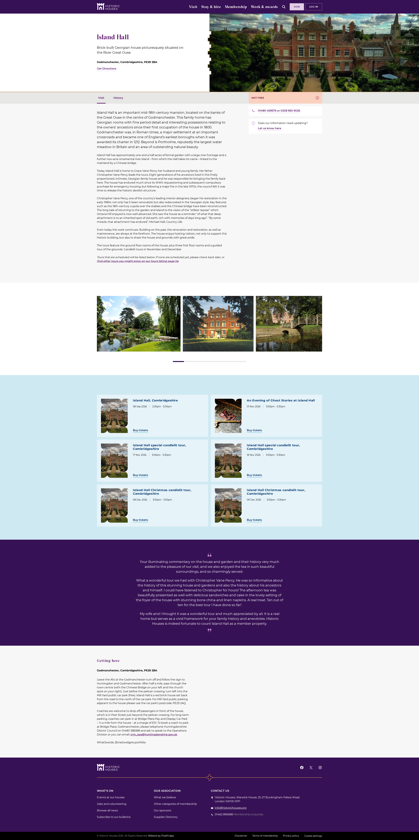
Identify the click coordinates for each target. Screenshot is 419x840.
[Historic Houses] (108, 6)
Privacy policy (291, 835)
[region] (209, 329)
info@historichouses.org (230, 807)
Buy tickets (140, 430)
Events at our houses (111, 797)
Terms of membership (265, 835)
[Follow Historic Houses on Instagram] (320, 767)
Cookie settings (313, 835)
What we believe (165, 797)
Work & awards (264, 7)
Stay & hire (211, 7)
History (118, 97)
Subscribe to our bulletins (114, 817)
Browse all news (107, 810)
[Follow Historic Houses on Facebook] (302, 767)
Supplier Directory (166, 817)
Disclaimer (241, 835)
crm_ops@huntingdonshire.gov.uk (153, 734)
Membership (236, 7)
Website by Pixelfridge (161, 835)
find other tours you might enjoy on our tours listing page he (138, 261)
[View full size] (139, 324)
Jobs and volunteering (111, 803)
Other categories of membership (175, 803)
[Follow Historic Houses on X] (311, 767)
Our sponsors (162, 810)
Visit (193, 7)
